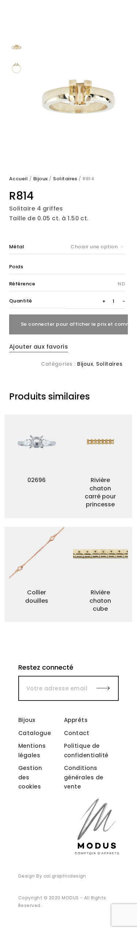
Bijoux (40, 178)
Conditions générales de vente (83, 777)
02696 (36, 480)
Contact (76, 733)
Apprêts (76, 720)
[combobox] (95, 247)
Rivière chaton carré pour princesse (100, 492)
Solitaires (65, 178)
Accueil (18, 178)
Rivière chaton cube (100, 600)
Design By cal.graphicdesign (52, 876)
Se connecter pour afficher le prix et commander (74, 324)
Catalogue (34, 733)
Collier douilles (36, 596)
